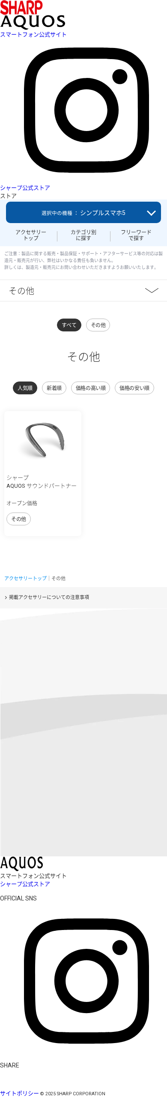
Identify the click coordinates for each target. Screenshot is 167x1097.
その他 (21, 290)
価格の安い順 (134, 388)
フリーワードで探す (136, 235)
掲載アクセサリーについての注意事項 (49, 597)
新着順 (54, 388)
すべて (69, 325)
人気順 (25, 388)
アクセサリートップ (30, 235)
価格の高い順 (90, 388)
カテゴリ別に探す (83, 235)
